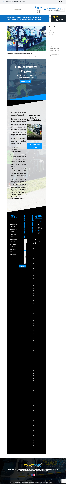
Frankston (33, 365)
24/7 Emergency (59, 17)
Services (30, 19)
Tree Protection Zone (54, 48)
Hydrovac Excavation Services (23, 56)
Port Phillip (33, 378)
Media (51, 30)
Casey (33, 310)
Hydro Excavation (36, 17)
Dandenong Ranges (33, 293)
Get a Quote (60, 10)
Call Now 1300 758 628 (34, 146)
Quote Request (27, 17)
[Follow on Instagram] (62, 2)
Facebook (39, 242)
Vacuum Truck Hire (22, 19)
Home (8, 17)
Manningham (33, 323)
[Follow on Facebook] (59, 2)
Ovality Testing (12, 19)
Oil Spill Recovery (53, 57)
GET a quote (25, 81)
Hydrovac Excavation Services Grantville (20, 53)
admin (9, 56)
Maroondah (33, 242)
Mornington (33, 412)
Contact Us (38, 19)
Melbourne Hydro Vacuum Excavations (38, 56)
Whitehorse (33, 257)
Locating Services (16, 17)
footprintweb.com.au (51, 482)
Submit (22, 266)
